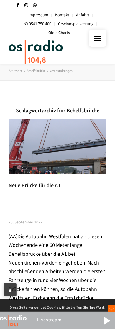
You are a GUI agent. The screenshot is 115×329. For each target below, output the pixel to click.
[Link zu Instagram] (26, 5)
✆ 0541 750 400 (37, 24)
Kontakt (62, 15)
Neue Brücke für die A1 (34, 185)
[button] (107, 320)
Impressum (38, 15)
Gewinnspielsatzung (75, 24)
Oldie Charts (59, 33)
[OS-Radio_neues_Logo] (48, 52)
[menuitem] (38, 15)
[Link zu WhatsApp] (34, 5)
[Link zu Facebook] (17, 5)
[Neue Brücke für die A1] (57, 146)
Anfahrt (82, 15)
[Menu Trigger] (97, 38)
